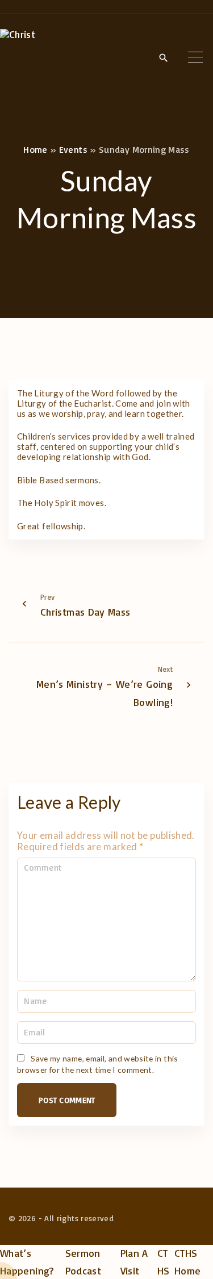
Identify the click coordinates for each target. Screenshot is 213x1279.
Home (35, 149)
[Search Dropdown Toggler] (163, 57)
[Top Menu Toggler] (195, 57)
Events (73, 149)
